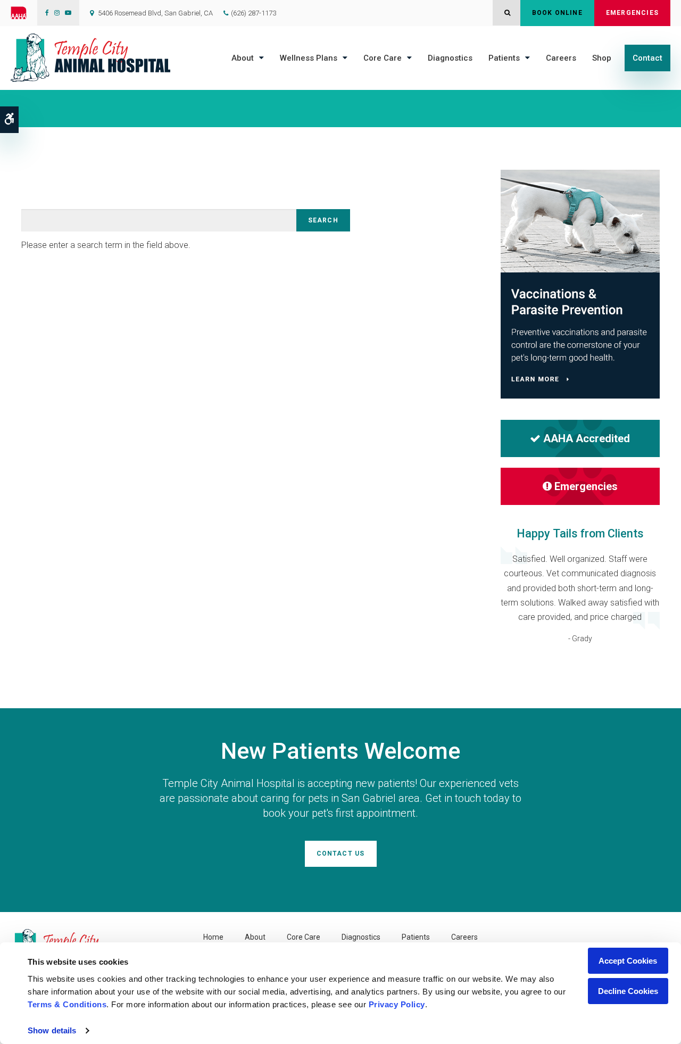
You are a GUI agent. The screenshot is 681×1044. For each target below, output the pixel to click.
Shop (601, 58)
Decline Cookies (628, 991)
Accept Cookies (628, 960)
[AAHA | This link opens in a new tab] (24, 13)
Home (213, 937)
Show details (52, 1030)
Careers (561, 58)
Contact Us (341, 853)
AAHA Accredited (586, 438)
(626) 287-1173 (253, 13)
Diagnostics (450, 58)
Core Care (382, 58)
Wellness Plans (308, 58)
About (242, 58)
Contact (647, 58)
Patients (504, 58)
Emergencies (632, 12)
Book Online (557, 12)
